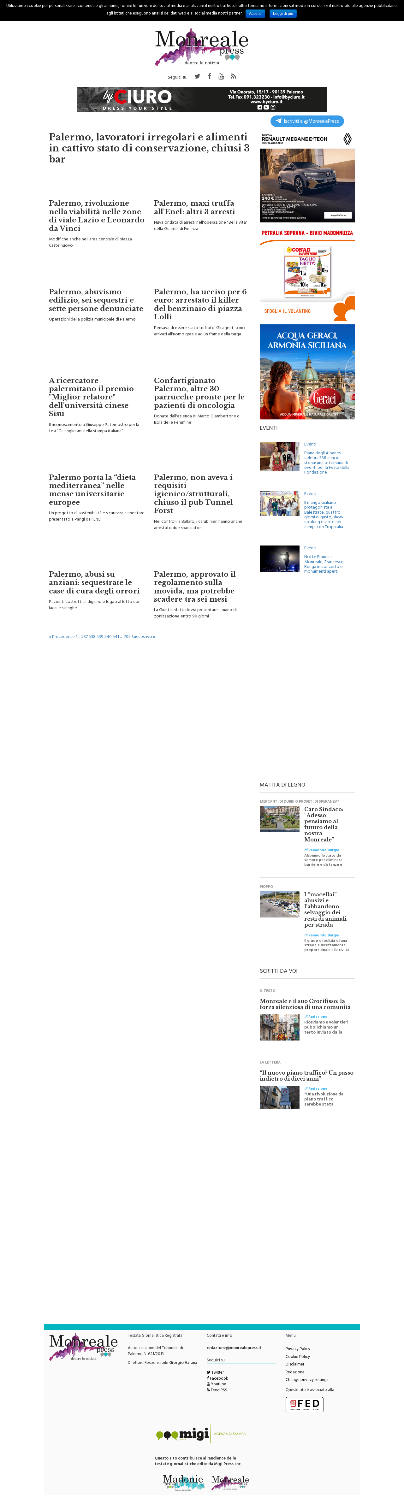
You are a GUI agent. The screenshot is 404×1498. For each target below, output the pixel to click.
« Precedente (62, 637)
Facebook (218, 1379)
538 (92, 637)
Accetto (255, 13)
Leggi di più (283, 13)
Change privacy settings (307, 1380)
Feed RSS (218, 1391)
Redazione (295, 1373)
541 (116, 637)
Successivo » (143, 637)
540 (108, 637)
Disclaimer (295, 1365)
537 (84, 637)
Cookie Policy (298, 1357)
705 (127, 637)
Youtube (218, 1385)
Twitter (217, 1373)
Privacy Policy (298, 1349)
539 (100, 637)
